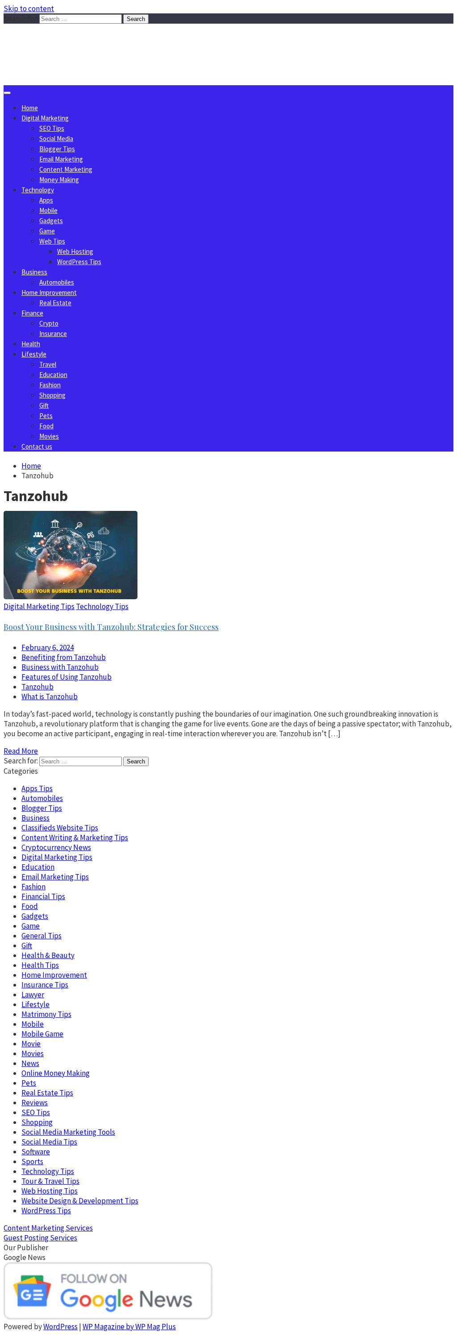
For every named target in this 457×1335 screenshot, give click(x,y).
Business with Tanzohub (60, 667)
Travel (47, 364)
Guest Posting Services (40, 1238)
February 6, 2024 (47, 647)
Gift (44, 405)
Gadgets (51, 220)
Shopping (52, 395)
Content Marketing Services (48, 1228)
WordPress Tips (79, 261)
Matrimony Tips (46, 1014)
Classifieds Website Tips (59, 828)
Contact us (36, 446)
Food (46, 426)
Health (30, 344)
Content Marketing (65, 169)
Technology (37, 190)
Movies (49, 436)
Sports (32, 1161)
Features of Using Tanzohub (66, 677)
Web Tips (52, 241)
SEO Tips (51, 128)
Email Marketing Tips (55, 877)
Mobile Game (42, 1034)
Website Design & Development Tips (79, 1201)
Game (47, 231)
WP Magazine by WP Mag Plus (129, 1326)
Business (34, 272)
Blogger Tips (57, 149)
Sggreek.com (70, 42)
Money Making (59, 179)
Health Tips (40, 965)
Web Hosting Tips (49, 1191)
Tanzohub (37, 687)
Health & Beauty (48, 955)
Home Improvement (49, 292)
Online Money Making (55, 1073)
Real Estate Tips (47, 1093)
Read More (21, 751)
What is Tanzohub (49, 696)
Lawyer (32, 994)
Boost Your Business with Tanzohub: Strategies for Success (111, 627)
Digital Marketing (45, 118)
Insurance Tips (44, 985)
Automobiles (56, 282)
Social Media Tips (49, 1142)
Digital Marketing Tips (39, 606)
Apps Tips (37, 788)
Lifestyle (33, 354)
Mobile (48, 210)
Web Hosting (75, 251)
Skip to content (29, 8)
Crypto (48, 323)
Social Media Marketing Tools (68, 1132)
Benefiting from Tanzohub (63, 657)
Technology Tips (102, 606)
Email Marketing (61, 159)
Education (53, 374)
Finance (32, 313)
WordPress (60, 1326)
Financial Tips (43, 896)
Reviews (34, 1102)
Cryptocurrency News (56, 847)
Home (29, 108)
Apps (46, 200)
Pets (46, 415)
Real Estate (55, 303)
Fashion (50, 385)
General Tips (41, 936)
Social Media (56, 138)
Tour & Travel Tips (50, 1181)
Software (35, 1152)
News (30, 1063)
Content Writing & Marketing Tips (74, 837)
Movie (31, 1044)
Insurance (53, 333)
